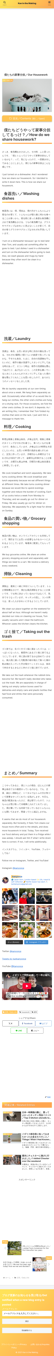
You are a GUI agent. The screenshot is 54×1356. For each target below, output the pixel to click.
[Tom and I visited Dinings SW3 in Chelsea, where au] (10, 913)
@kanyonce (18, 868)
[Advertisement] (27, 41)
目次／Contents (22, 118)
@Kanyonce (17, 966)
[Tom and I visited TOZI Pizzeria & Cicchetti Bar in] (27, 913)
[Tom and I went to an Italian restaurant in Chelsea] (10, 930)
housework (25, 1012)
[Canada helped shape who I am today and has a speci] (10, 896)
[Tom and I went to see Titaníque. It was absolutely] (44, 913)
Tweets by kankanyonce (14, 959)
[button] (35, 1031)
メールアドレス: (9, 1308)
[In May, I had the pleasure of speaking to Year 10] (44, 896)
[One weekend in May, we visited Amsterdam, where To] (27, 896)
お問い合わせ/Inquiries (40, 1344)
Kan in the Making (27, 3)
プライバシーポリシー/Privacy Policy (14, 1346)
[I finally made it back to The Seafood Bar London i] (44, 930)
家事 (35, 1012)
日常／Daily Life (11, 1012)
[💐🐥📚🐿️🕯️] (27, 930)
